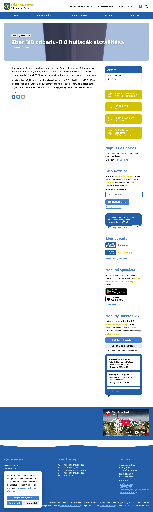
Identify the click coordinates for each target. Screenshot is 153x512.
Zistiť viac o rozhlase (123, 346)
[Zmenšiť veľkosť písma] (116, 6)
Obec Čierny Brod (108, 505)
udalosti (124, 160)
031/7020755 (126, 487)
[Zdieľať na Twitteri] (18, 97)
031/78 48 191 (126, 484)
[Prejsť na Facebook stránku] (140, 6)
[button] (134, 227)
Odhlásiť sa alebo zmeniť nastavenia (123, 351)
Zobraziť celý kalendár (116, 259)
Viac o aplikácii (113, 305)
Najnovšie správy (121, 227)
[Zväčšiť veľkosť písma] (122, 6)
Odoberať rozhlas (123, 340)
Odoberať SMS (117, 201)
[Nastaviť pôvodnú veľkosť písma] (119, 6)
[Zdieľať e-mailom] (23, 97)
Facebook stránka (128, 492)
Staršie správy (115, 391)
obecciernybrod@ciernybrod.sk (134, 490)
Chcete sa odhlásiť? (114, 207)
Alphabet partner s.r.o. (71, 505)
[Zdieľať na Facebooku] (13, 97)
